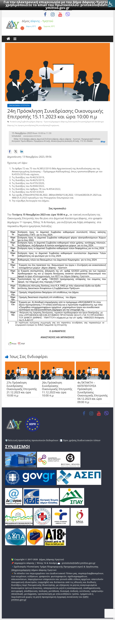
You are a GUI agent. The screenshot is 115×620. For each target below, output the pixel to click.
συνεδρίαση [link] (30, 125)
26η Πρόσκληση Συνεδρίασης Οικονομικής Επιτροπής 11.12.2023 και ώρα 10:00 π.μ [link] (57, 389)
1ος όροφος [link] (19, 125)
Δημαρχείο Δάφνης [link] (59, 121)
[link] (111, 3)
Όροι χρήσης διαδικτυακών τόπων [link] (81, 440)
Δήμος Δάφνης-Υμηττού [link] (51, 559)
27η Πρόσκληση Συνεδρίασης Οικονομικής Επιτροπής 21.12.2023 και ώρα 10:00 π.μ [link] (22, 389)
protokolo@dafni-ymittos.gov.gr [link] (78, 563)
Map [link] (103, 141)
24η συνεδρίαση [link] (42, 125)
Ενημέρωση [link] (54, 125)
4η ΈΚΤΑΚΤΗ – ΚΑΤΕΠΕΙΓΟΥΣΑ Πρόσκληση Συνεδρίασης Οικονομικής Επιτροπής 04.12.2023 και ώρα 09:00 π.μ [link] (92, 392)
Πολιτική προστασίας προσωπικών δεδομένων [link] (33, 440)
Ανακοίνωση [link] (15, 121)
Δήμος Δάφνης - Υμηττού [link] (40, 121)
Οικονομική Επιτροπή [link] (77, 121)
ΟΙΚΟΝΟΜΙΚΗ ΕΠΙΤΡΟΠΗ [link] (19, 105)
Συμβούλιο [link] (25, 121)
